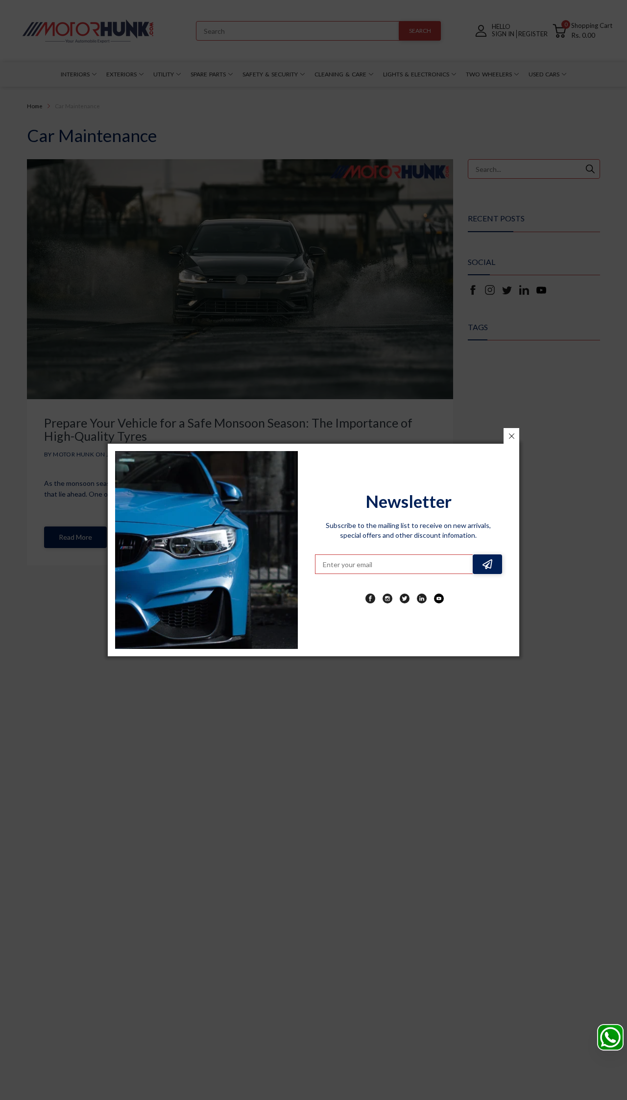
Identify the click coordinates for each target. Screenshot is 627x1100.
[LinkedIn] (422, 598)
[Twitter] (405, 598)
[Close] (511, 436)
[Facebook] (370, 598)
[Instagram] (387, 598)
